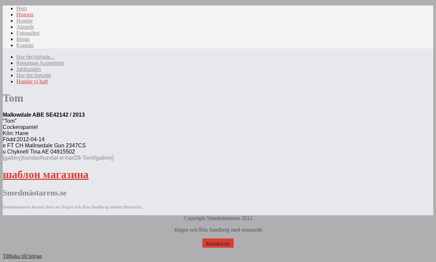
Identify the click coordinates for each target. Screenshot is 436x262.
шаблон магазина (46, 174)
